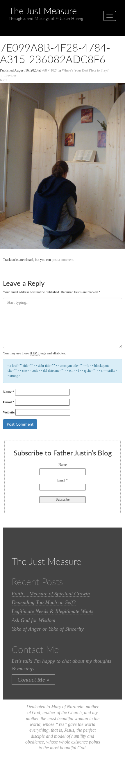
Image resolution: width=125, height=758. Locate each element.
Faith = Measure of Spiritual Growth (51, 593)
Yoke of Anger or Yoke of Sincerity (48, 629)
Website (9, 412)
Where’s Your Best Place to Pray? (85, 70)
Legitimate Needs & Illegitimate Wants (52, 611)
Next (5, 80)
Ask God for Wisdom (33, 620)
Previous (8, 75)
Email (8, 402)
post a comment (62, 260)
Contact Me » (33, 679)
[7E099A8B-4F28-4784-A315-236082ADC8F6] (62, 168)
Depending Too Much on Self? (44, 602)
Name (8, 392)
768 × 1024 (50, 70)
